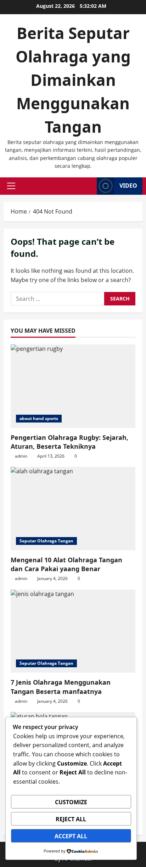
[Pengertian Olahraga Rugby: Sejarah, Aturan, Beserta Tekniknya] (73, 386)
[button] (11, 185)
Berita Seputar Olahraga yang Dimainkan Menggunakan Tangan (73, 79)
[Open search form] (89, 186)
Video (128, 185)
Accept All (71, 836)
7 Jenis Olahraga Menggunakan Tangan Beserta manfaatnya (61, 686)
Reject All (71, 819)
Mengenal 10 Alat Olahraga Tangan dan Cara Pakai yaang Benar (66, 564)
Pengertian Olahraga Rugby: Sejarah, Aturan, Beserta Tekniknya (69, 442)
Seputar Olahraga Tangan (46, 541)
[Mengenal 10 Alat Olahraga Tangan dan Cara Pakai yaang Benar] (73, 508)
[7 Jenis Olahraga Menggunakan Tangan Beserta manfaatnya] (73, 631)
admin (21, 456)
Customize (71, 802)
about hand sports (38, 418)
